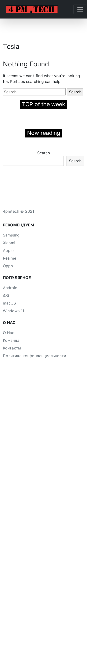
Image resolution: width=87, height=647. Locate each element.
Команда (11, 340)
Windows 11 (13, 310)
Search (43, 152)
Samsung (11, 235)
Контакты (12, 348)
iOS (6, 295)
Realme (9, 258)
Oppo (8, 265)
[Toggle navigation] (80, 9)
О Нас (8, 332)
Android (10, 287)
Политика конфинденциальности (34, 355)
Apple (8, 250)
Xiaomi (9, 242)
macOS (9, 303)
